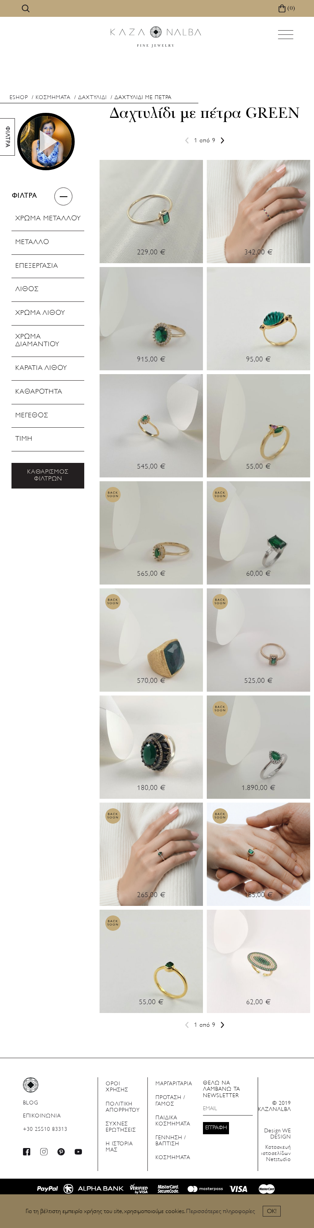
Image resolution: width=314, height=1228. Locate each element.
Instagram (44, 1151)
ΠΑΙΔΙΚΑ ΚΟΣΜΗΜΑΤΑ (172, 1121)
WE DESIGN (277, 1134)
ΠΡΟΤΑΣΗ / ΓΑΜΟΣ (170, 1101)
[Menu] (286, 37)
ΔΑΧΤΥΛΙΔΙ (92, 98)
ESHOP (19, 98)
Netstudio (276, 1154)
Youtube (78, 1151)
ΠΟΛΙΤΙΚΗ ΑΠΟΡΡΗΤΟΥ (123, 1107)
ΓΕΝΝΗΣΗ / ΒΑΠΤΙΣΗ (170, 1141)
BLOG (30, 1103)
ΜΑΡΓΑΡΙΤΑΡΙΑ (173, 1084)
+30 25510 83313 (45, 1129)
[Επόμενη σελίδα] (221, 140)
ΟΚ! (271, 1211)
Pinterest (61, 1151)
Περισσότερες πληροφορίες (220, 1211)
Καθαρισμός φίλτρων (48, 475)
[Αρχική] (156, 36)
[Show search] (25, 8)
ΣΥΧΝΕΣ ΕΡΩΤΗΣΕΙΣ (121, 1127)
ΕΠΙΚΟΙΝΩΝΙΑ (42, 1116)
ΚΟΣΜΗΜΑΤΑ (53, 98)
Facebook (27, 1151)
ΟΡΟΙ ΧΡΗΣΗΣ (117, 1087)
